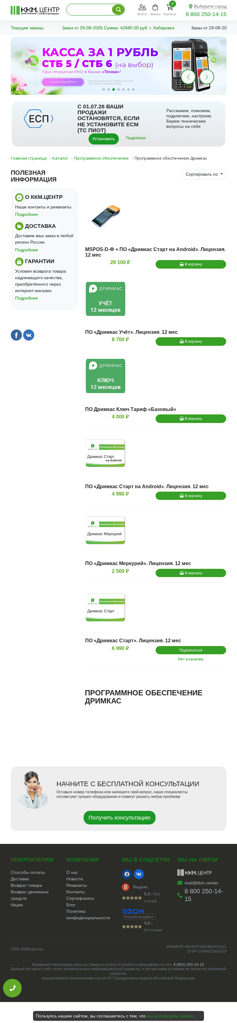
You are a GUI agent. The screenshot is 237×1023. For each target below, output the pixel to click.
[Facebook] (127, 874)
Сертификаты (80, 898)
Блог (71, 904)
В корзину (193, 264)
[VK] (139, 874)
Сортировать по (202, 174)
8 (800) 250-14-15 (188, 964)
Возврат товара (26, 885)
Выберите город (210, 6)
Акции (17, 904)
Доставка (20, 878)
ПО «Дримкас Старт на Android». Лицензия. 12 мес (147, 486)
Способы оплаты (28, 872)
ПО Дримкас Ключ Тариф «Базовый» (130, 409)
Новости (74, 878)
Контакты (75, 891)
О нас (72, 872)
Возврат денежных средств (29, 895)
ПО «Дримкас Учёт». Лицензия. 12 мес (131, 332)
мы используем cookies (170, 1015)
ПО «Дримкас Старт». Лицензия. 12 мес (133, 640)
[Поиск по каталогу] (118, 9)
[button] (206, 76)
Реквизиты (76, 885)
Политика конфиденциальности (88, 914)
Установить (103, 138)
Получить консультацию (120, 818)
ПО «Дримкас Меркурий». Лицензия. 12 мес (138, 563)
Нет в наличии (190, 659)
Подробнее (136, 138)
